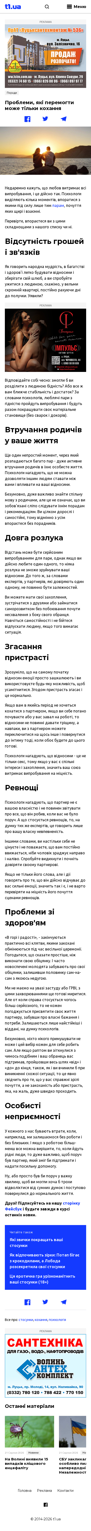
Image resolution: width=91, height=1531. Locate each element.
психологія (57, 1320)
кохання (41, 1320)
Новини (33, 1452)
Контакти (65, 1490)
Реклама (44, 1490)
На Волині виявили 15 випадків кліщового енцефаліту (26, 1463)
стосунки (26, 1320)
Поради (12, 92)
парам (58, 205)
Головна (25, 1490)
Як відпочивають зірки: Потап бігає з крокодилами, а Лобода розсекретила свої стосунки (44, 1261)
